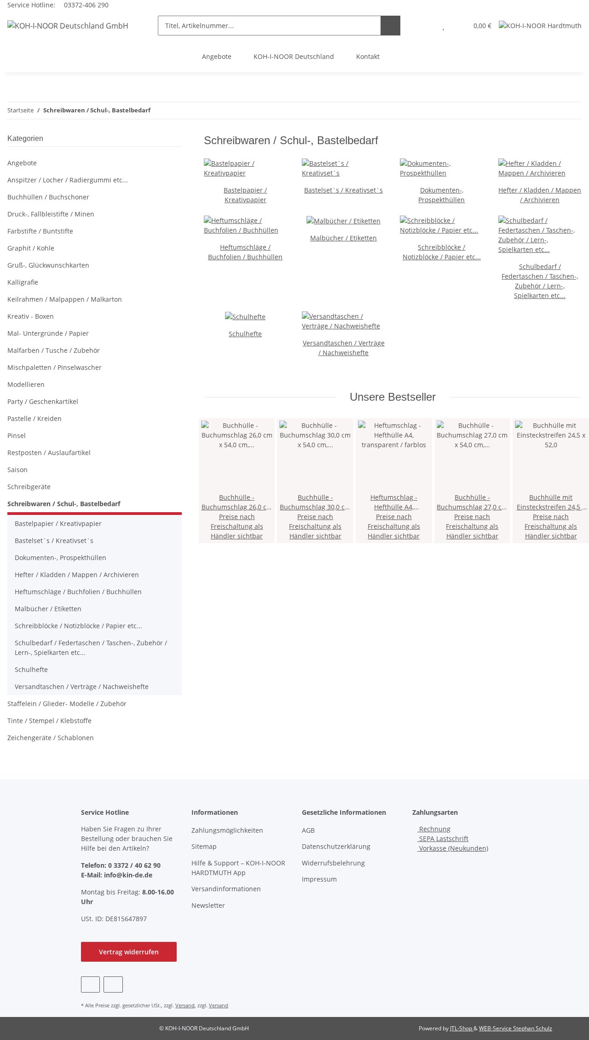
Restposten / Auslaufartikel (49, 452)
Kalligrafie (22, 282)
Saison (17, 469)
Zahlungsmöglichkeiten (227, 830)
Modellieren (26, 384)
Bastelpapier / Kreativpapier (58, 523)
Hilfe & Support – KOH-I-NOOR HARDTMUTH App (238, 868)
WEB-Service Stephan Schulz (515, 1028)
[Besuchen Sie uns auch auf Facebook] (90, 984)
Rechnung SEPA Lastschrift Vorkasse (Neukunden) (452, 838)
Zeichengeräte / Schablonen (50, 737)
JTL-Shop (462, 1028)
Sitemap (204, 846)
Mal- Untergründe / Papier (48, 333)
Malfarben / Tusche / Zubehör (53, 350)
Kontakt (368, 56)
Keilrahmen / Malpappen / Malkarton (64, 299)
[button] (425, 25)
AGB (308, 830)
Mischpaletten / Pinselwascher (54, 367)
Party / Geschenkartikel (42, 401)
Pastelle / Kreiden (34, 418)
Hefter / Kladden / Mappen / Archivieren (77, 574)
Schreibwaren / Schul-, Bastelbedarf (63, 503)
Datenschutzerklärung (336, 846)
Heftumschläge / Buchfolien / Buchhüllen (78, 591)
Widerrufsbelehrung (333, 863)
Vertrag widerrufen (129, 951)
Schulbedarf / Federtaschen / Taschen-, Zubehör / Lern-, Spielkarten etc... (91, 647)
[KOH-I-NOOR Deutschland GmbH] (67, 25)
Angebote (216, 56)
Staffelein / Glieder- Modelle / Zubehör (67, 703)
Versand (185, 1005)
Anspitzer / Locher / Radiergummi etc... (67, 179)
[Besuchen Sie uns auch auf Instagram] (113, 984)
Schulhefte (245, 333)
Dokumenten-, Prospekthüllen (60, 557)
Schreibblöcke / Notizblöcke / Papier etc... (78, 625)
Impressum (319, 879)
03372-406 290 (85, 4)
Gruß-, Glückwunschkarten (48, 265)
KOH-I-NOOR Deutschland (294, 56)
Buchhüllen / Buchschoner (48, 197)
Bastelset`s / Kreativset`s (343, 190)
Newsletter (208, 905)
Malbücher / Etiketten (343, 238)
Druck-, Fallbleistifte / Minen (50, 214)
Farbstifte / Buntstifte (40, 231)
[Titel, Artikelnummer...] (390, 25)
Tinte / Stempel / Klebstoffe (49, 720)
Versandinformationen (226, 888)
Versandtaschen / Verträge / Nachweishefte (82, 686)
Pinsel (16, 435)
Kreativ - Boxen (30, 316)
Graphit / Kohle (30, 248)
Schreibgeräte (29, 486)
